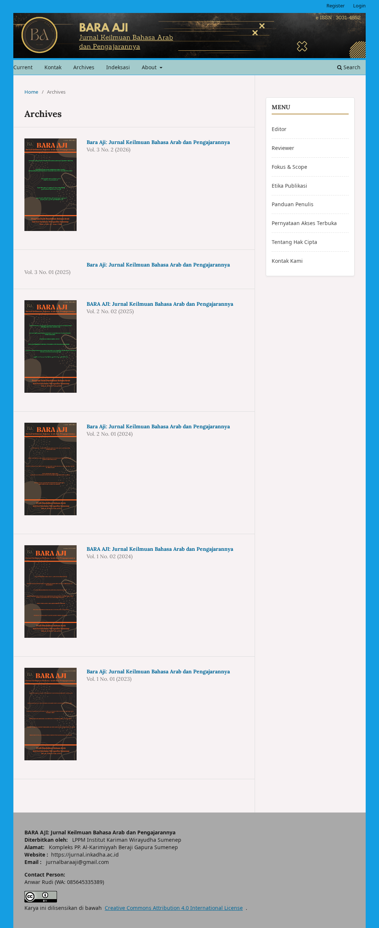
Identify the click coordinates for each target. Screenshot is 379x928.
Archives (83, 67)
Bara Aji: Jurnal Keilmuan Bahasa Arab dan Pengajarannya (158, 142)
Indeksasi (118, 67)
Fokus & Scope (289, 166)
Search (351, 67)
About (150, 67)
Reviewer (283, 147)
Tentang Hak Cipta (294, 241)
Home (31, 91)
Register (335, 5)
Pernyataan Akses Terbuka (304, 223)
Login (359, 5)
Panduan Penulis (292, 204)
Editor (279, 129)
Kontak (52, 67)
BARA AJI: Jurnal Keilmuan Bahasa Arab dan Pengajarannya (160, 304)
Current (23, 67)
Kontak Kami (287, 260)
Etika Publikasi (289, 185)
